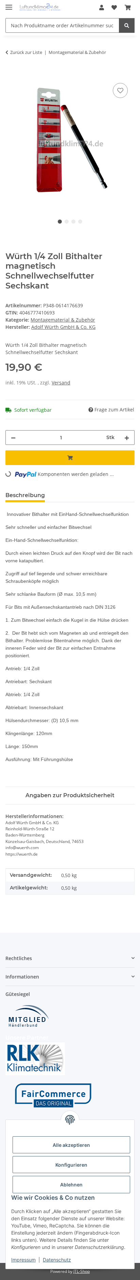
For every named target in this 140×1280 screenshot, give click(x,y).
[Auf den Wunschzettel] (120, 90)
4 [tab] (80, 222)
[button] (101, 7)
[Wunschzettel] (114, 7)
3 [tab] (73, 222)
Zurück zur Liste (26, 52)
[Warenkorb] (128, 7)
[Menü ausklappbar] (8, 4)
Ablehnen (71, 1184)
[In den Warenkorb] (10, 74)
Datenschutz (57, 1260)
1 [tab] (60, 222)
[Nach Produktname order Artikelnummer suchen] (127, 25)
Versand (61, 382)
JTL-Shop (81, 1271)
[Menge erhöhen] (126, 438)
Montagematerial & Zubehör (63, 320)
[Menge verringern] (13, 438)
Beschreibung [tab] (25, 495)
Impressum (23, 1260)
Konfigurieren (71, 1165)
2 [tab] (67, 222)
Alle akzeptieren (71, 1145)
